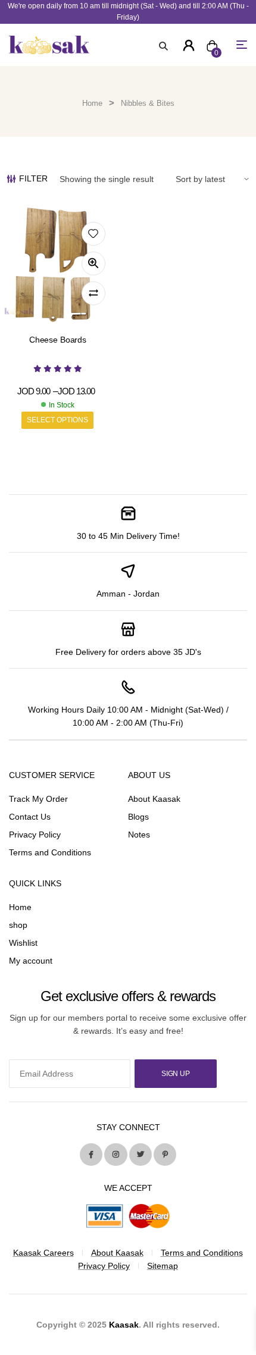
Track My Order (38, 799)
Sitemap (162, 1266)
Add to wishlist (93, 234)
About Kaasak (154, 799)
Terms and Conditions (50, 852)
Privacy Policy (35, 834)
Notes (139, 834)
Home (92, 103)
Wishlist (23, 943)
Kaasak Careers (43, 1252)
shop (18, 925)
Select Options (57, 420)
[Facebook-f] (91, 1154)
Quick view (93, 263)
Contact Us (30, 816)
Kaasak (124, 1324)
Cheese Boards (57, 339)
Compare (93, 293)
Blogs (138, 816)
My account (30, 960)
